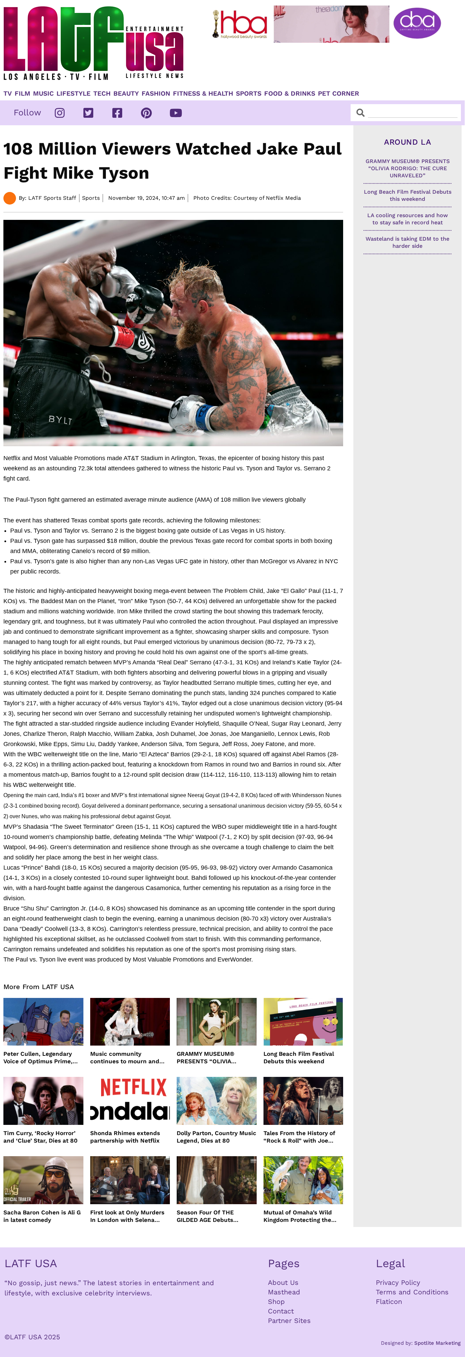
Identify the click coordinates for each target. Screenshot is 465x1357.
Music (43, 93)
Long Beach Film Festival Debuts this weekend (298, 1057)
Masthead (284, 1292)
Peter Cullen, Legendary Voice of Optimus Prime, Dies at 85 (38, 1057)
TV (7, 93)
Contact (281, 1311)
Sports (248, 93)
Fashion (156, 93)
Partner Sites (289, 1320)
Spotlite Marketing (437, 1343)
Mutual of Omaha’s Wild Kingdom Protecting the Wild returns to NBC (297, 1216)
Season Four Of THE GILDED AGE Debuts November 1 (205, 1216)
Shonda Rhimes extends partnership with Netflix (125, 1137)
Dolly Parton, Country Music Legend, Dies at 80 (216, 1137)
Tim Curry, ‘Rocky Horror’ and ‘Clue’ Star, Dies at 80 (40, 1137)
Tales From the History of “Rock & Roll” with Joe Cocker (299, 1137)
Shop (276, 1301)
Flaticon (389, 1301)
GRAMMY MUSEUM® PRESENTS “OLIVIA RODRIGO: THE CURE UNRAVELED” (207, 1057)
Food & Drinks (289, 93)
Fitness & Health (203, 93)
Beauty (126, 93)
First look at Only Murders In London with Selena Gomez (127, 1216)
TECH (102, 93)
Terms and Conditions (412, 1292)
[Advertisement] (328, 64)
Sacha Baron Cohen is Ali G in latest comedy (42, 1216)
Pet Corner (338, 93)
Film (22, 93)
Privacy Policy (398, 1282)
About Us (283, 1282)
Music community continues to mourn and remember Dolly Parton (124, 1057)
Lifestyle (74, 93)
